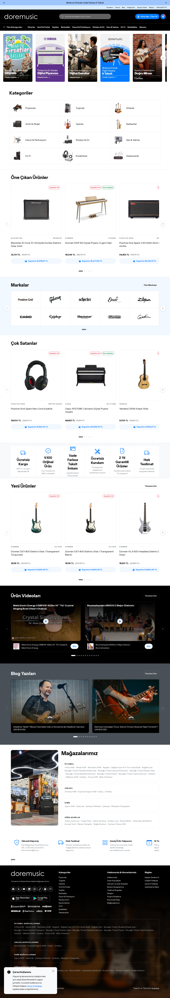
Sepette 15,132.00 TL (38, 427)
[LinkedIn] (29, 889)
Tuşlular (62, 880)
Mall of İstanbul (105, 777)
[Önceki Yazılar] (7, 708)
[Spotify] (45, 889)
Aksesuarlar (145, 27)
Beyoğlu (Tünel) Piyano (107, 774)
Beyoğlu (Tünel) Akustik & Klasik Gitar (81, 770)
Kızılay (100, 791)
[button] (81, 271)
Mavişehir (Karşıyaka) (120, 806)
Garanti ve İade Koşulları (117, 884)
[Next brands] (162, 308)
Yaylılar (55, 27)
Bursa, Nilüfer (125, 821)
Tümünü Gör (151, 486)
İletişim (151, 7)
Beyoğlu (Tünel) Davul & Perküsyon (113, 770)
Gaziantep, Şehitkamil (142, 821)
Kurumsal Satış (113, 900)
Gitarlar (31, 27)
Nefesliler (65, 27)
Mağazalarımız (113, 903)
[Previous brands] (7, 308)
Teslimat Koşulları (114, 890)
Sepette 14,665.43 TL (38, 569)
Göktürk (151, 774)
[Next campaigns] (163, 57)
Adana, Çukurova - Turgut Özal (78, 821)
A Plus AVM (69, 767)
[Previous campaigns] (7, 57)
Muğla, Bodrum (100, 824)
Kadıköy (83, 777)
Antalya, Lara (112, 821)
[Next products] (162, 223)
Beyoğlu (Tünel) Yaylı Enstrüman (133, 774)
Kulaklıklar (132, 27)
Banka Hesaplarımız (115, 887)
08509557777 (161, 7)
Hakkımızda (112, 877)
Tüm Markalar (150, 285)
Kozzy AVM (93, 777)
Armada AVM (70, 791)
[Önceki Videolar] (7, 628)
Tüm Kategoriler (14, 27)
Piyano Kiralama (114, 896)
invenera (155, 988)
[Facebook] (13, 889)
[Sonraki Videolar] (162, 628)
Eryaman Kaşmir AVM (87, 791)
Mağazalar (131, 7)
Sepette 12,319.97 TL (38, 261)
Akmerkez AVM (94, 767)
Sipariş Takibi (142, 7)
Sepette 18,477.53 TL (92, 261)
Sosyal (117, 7)
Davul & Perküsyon (81, 27)
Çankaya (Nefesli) (93, 806)
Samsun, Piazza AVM (117, 824)
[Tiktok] (39, 889)
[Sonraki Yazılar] (162, 708)
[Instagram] (34, 889)
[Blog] (50, 889)
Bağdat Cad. (147, 767)
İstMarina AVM (72, 777)
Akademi (109, 7)
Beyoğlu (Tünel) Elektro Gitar (142, 770)
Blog (123, 7)
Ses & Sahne (113, 27)
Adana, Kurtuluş (99, 821)
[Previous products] (7, 223)
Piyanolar (63, 877)
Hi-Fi (123, 27)
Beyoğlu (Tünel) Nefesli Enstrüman (81, 774)
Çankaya (106, 806)
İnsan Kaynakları (114, 880)
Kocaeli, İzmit (70, 824)
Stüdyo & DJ (98, 27)
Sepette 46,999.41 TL (92, 427)
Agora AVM (70, 806)
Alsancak (80, 806)
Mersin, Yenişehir (85, 824)
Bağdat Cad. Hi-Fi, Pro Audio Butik (126, 767)
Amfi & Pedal (43, 27)
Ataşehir (106, 767)
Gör (74, 646)
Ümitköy (108, 791)
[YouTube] (24, 889)
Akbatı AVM (81, 767)
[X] (18, 889)
